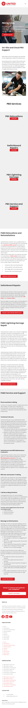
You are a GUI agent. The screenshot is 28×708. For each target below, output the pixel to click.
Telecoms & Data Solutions (9, 629)
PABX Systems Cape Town (9, 664)
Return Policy (6, 639)
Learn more (14, 118)
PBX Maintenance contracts (8, 458)
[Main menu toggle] (25, 3)
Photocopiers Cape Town (9, 669)
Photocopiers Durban (8, 670)
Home (5, 626)
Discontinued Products (8, 674)
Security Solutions (7, 631)
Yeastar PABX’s (11, 298)
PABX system (13, 256)
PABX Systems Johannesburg (10, 667)
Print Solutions (6, 628)
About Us (5, 634)
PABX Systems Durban (8, 666)
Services (5, 632)
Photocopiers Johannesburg (10, 672)
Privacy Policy (6, 637)
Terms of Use (6, 636)
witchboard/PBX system (10, 245)
